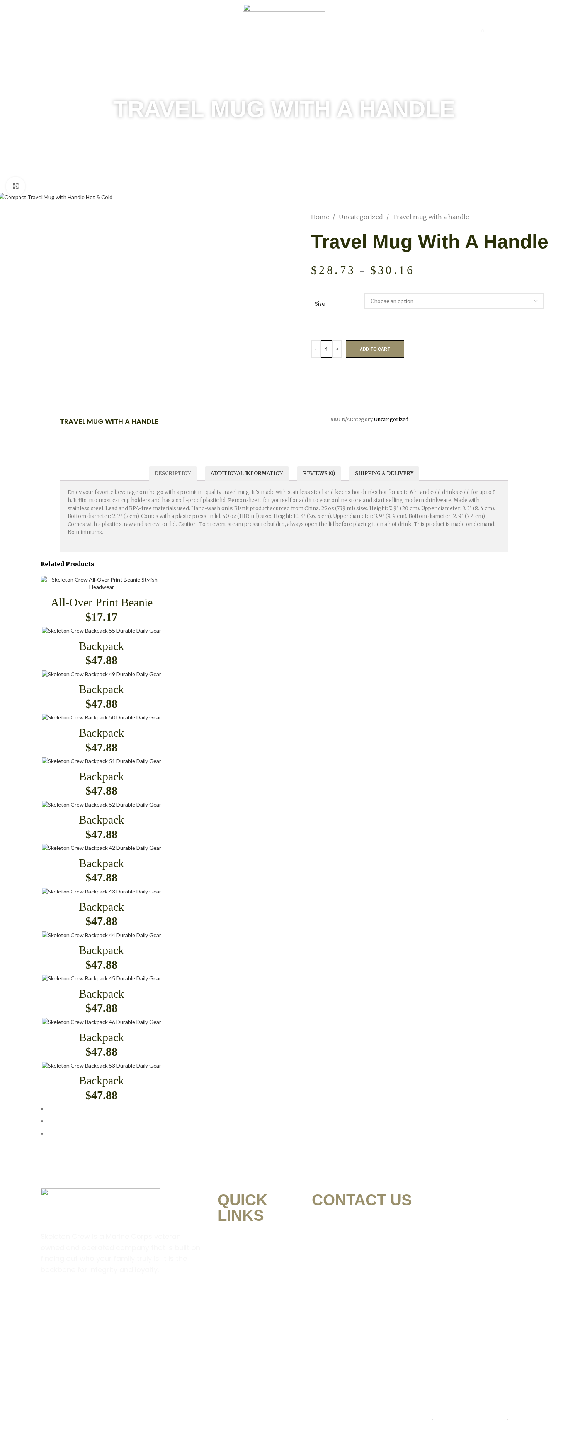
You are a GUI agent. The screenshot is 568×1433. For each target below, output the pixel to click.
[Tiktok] (146, 1300)
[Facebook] (50, 1300)
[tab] (173, 473)
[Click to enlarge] (15, 186)
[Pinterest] (98, 1300)
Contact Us (429, 31)
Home (116, 31)
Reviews (381, 31)
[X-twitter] (122, 1300)
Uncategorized (361, 217)
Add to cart (375, 349)
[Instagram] (74, 1300)
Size (320, 304)
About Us (155, 31)
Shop (193, 31)
